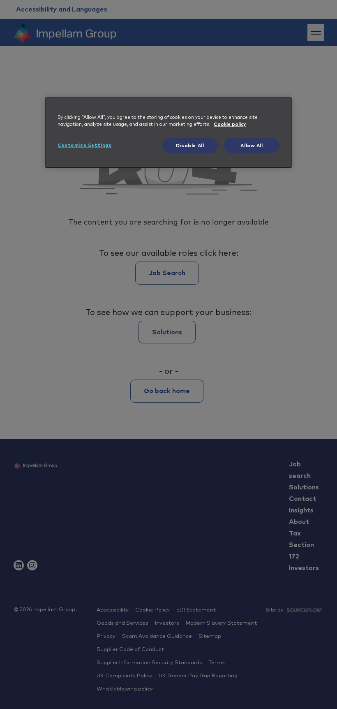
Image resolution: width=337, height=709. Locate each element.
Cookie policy (230, 124)
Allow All (251, 145)
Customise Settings (84, 145)
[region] (168, 132)
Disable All (190, 145)
